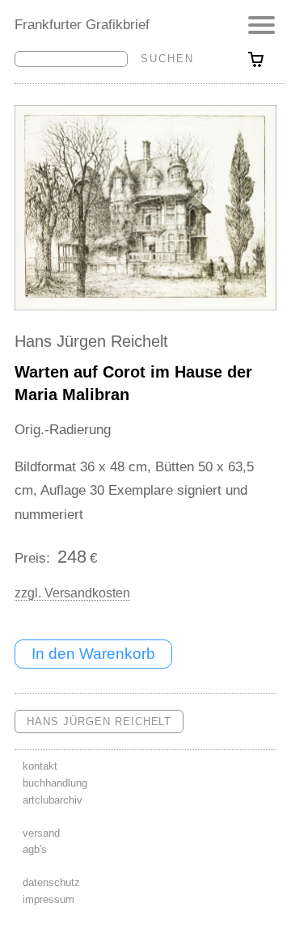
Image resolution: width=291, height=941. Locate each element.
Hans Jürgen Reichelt (91, 341)
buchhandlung (55, 783)
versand (41, 833)
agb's (35, 849)
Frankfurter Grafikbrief (82, 24)
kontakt (40, 766)
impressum (48, 899)
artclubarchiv (52, 800)
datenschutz (51, 882)
